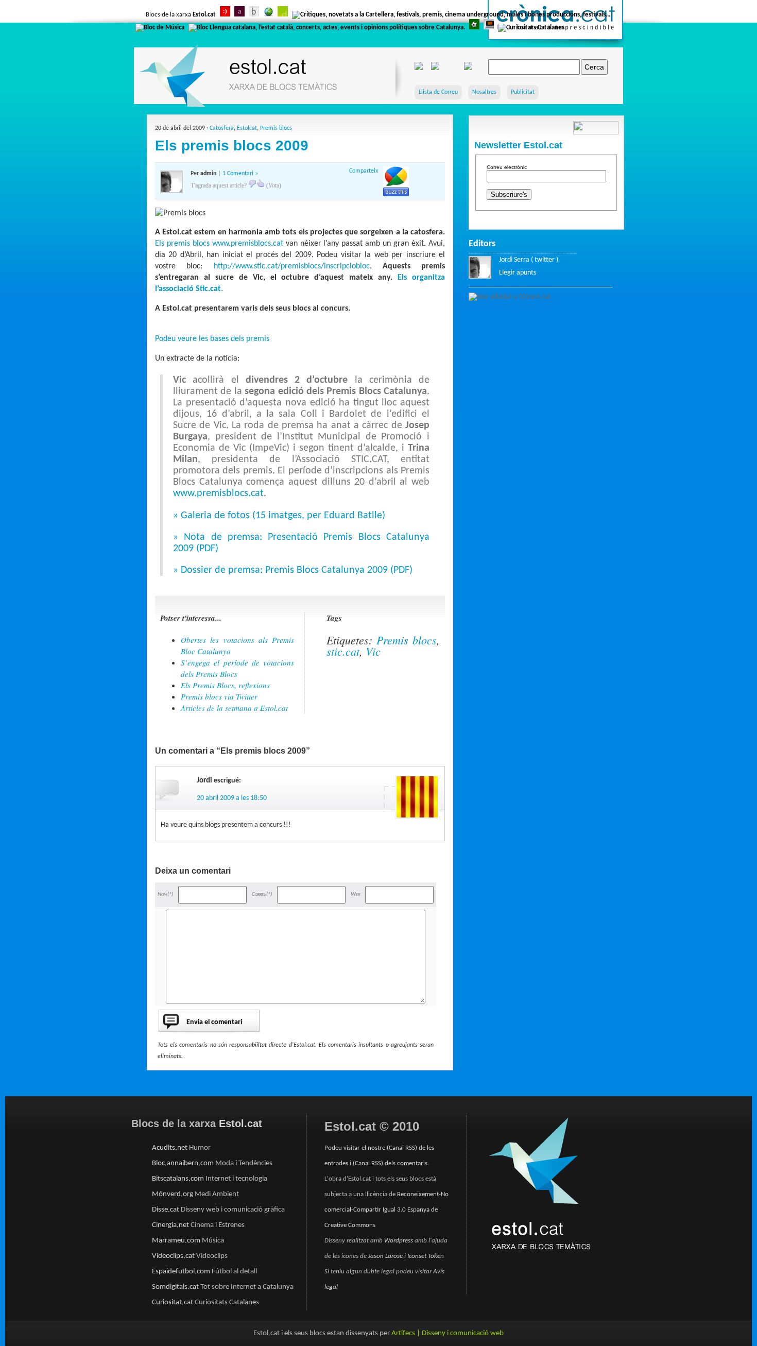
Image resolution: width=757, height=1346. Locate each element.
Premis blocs (276, 128)
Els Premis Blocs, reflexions (225, 685)
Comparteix (363, 171)
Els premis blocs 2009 (231, 146)
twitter (545, 260)
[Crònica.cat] (555, 49)
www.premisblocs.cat (218, 493)
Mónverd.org (172, 1194)
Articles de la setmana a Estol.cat (234, 708)
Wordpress (398, 1240)
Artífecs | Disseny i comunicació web (447, 1333)
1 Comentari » (240, 174)
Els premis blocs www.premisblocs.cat (219, 244)
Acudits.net (169, 1148)
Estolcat (247, 128)
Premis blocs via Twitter (219, 696)
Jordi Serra (514, 260)
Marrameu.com (176, 1241)
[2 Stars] (260, 183)
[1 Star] (252, 183)
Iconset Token (425, 1256)
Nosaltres (484, 92)
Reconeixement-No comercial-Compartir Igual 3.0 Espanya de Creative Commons (386, 1210)
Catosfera (222, 128)
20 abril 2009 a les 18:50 (232, 798)
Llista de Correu (438, 92)
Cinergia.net (170, 1225)
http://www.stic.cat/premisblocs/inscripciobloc (292, 266)
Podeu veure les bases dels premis (212, 339)
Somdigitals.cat (175, 1287)
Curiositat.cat (172, 1302)
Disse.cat (165, 1210)
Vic (373, 651)
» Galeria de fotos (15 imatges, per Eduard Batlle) (279, 515)
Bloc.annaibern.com (183, 1163)
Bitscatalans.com (178, 1179)
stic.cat (342, 651)
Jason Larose (386, 1256)
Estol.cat (204, 14)
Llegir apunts (517, 273)
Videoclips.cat (173, 1256)
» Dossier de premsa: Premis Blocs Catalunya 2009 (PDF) (292, 570)
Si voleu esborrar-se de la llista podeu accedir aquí (545, 218)
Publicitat (523, 92)
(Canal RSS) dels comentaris (390, 1163)
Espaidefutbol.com (181, 1271)
